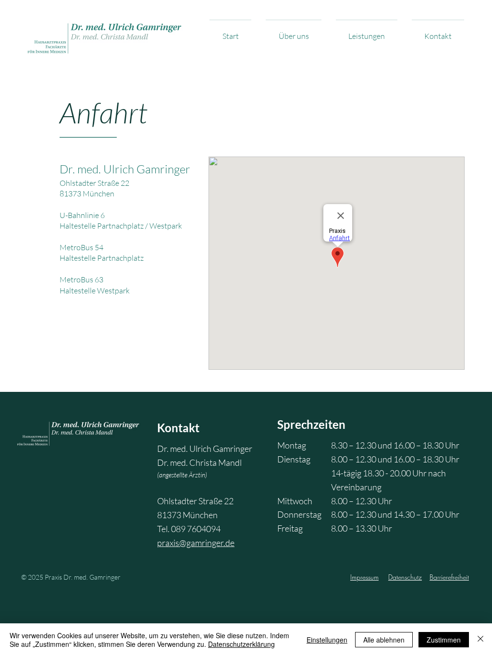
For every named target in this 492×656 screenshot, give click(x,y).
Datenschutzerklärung (241, 644)
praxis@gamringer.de (195, 542)
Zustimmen (444, 639)
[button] (293, 32)
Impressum (364, 577)
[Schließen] (480, 639)
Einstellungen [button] (327, 639)
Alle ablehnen (384, 639)
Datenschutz (405, 577)
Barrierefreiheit (449, 577)
